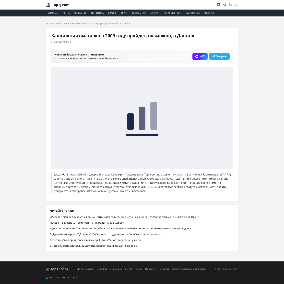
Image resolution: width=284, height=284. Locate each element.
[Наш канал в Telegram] (224, 5)
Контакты (164, 268)
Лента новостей (85, 268)
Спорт (154, 12)
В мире (112, 12)
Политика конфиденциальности (188, 268)
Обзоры (209, 12)
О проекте (150, 268)
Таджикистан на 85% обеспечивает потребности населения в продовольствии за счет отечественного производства (120, 228)
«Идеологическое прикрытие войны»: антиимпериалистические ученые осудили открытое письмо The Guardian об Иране (124, 216)
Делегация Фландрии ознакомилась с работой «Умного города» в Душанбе (95, 240)
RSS (78, 277)
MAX (51, 277)
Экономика (139, 12)
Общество (80, 12)
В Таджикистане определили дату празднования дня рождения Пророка (94, 245)
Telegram (65, 277)
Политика (97, 12)
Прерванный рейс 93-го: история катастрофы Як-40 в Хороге (87, 222)
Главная (53, 12)
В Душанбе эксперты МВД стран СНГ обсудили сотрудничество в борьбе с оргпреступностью (106, 234)
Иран (124, 12)
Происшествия (172, 12)
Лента (66, 12)
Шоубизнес (193, 12)
